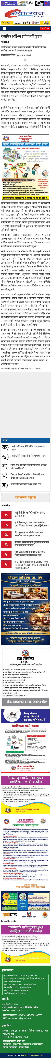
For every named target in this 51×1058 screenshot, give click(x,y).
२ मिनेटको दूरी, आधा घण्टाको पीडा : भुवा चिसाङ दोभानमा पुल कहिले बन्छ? (31, 524)
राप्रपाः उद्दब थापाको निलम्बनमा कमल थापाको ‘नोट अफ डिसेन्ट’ (29, 466)
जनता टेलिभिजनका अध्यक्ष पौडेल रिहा (26, 484)
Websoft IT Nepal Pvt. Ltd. (32, 1055)
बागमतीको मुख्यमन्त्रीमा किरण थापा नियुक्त (29, 456)
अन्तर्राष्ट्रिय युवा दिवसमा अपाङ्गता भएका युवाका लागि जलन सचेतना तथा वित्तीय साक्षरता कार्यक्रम (32, 565)
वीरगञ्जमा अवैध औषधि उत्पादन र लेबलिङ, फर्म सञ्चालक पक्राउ (29, 534)
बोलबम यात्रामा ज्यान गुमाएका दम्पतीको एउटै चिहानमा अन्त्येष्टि (32, 543)
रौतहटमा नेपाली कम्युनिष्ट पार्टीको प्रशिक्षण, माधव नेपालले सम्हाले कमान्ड (27, 476)
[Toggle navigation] (4, 28)
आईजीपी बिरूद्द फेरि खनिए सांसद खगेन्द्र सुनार (28, 448)
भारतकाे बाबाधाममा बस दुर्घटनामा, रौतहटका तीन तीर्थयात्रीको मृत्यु (30, 553)
